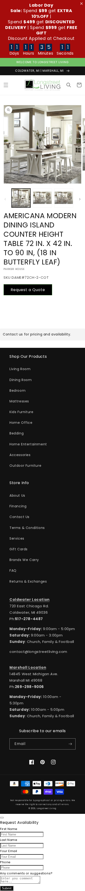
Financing (17, 506)
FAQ (13, 570)
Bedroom (17, 390)
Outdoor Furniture (25, 465)
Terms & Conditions (27, 527)
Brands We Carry (24, 559)
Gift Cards (18, 549)
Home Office (21, 422)
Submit (7, 888)
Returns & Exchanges (28, 581)
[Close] (2, 817)
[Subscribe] (70, 744)
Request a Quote (28, 289)
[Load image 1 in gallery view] (21, 198)
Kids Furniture (21, 412)
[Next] (80, 199)
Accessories (20, 455)
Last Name (8, 840)
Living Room (20, 369)
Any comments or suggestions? (26, 873)
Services (16, 538)
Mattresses (19, 401)
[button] (6, 85)
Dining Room (20, 379)
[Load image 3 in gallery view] (63, 198)
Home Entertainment (28, 444)
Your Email (8, 851)
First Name (8, 829)
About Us (17, 495)
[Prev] (5, 199)
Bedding (16, 433)
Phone (5, 862)
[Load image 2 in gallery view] (42, 198)
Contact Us (19, 516)
